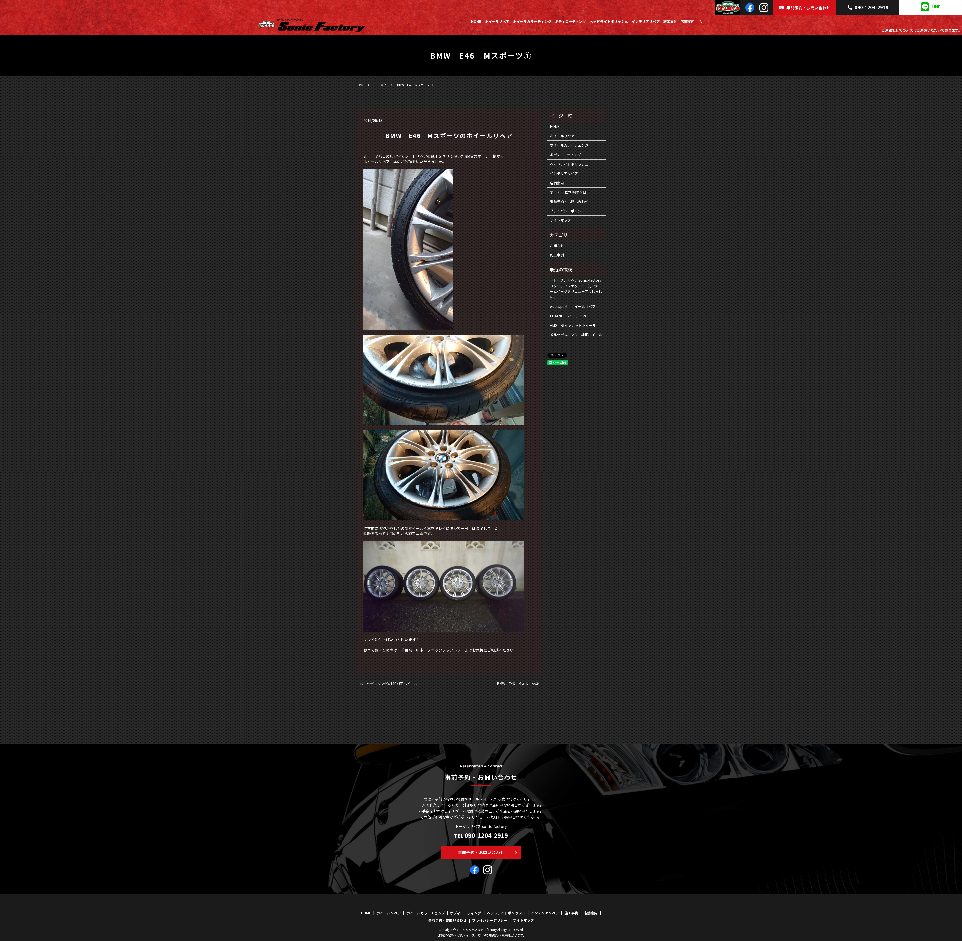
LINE (936, 7)
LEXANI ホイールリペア (570, 315)
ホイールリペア (497, 21)
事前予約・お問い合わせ (808, 8)
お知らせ (557, 245)
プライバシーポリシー (567, 210)
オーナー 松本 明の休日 (568, 192)
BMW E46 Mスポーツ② (518, 683)
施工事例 (670, 21)
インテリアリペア (646, 21)
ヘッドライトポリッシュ (608, 21)
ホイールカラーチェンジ (532, 21)
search (700, 21)
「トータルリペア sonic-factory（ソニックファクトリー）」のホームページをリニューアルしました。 (576, 288)
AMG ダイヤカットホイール (573, 325)
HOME (476, 21)
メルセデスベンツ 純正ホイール (576, 334)
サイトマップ (560, 220)
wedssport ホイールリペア (573, 306)
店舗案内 (688, 21)
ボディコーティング (570, 21)
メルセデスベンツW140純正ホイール (388, 683)
